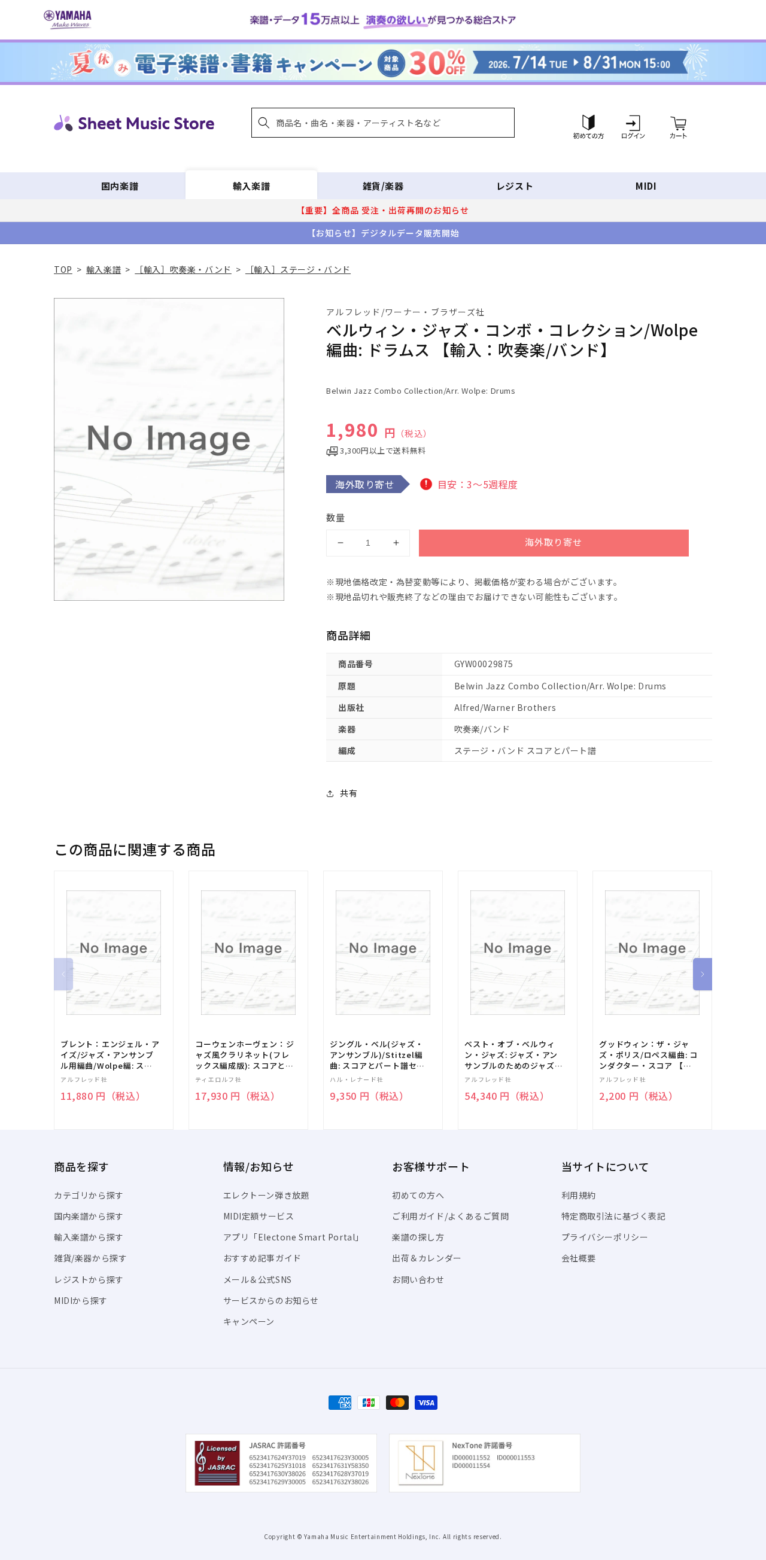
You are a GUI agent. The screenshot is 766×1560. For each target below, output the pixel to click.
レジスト (514, 186)
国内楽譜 (119, 186)
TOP (63, 269)
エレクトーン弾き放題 (266, 1195)
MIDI (646, 186)
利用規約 (578, 1195)
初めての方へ (418, 1195)
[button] (383, 123)
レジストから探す (89, 1279)
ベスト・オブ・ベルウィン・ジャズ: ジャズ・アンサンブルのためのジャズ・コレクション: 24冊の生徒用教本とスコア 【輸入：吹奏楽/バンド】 (513, 1055)
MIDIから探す (81, 1300)
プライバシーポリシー (605, 1237)
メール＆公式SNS (257, 1279)
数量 (335, 517)
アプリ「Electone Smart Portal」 (293, 1237)
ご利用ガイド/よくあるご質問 (450, 1216)
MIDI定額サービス (258, 1216)
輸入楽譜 (251, 186)
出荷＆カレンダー (427, 1258)
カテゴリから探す (89, 1195)
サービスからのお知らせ (271, 1300)
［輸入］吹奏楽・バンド (183, 269)
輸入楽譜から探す (89, 1237)
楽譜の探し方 (418, 1237)
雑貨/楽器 (383, 186)
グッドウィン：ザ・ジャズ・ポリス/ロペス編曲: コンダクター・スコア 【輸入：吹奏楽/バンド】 (648, 1055)
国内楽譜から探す (89, 1216)
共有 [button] (348, 793)
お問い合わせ (418, 1279)
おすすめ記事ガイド (262, 1258)
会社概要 (578, 1258)
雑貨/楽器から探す (90, 1258)
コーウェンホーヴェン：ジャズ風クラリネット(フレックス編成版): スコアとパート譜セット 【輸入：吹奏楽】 (244, 1055)
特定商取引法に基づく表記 (613, 1216)
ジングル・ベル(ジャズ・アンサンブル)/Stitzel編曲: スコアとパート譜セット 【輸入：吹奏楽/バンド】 (377, 1055)
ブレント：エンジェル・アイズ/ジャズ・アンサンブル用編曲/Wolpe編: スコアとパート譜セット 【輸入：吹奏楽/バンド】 (109, 1055)
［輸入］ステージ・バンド (298, 269)
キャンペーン (249, 1321)
